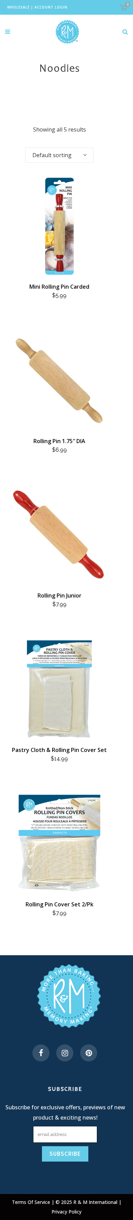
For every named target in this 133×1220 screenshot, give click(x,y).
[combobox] (59, 155)
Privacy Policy (66, 1211)
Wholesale (18, 7)
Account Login (51, 7)
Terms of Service (31, 1202)
